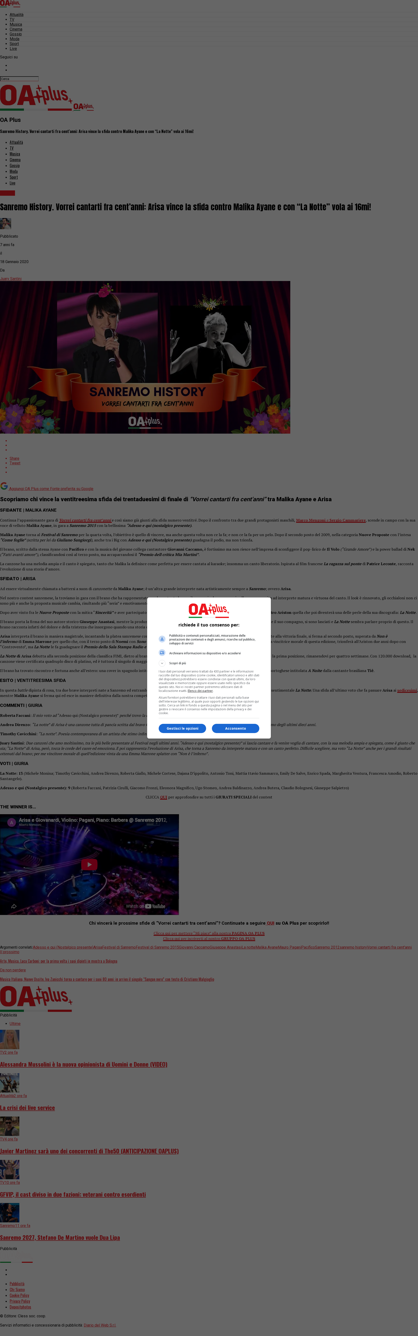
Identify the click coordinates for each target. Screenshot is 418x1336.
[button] (209, 663)
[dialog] (209, 668)
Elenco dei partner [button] (200, 691)
